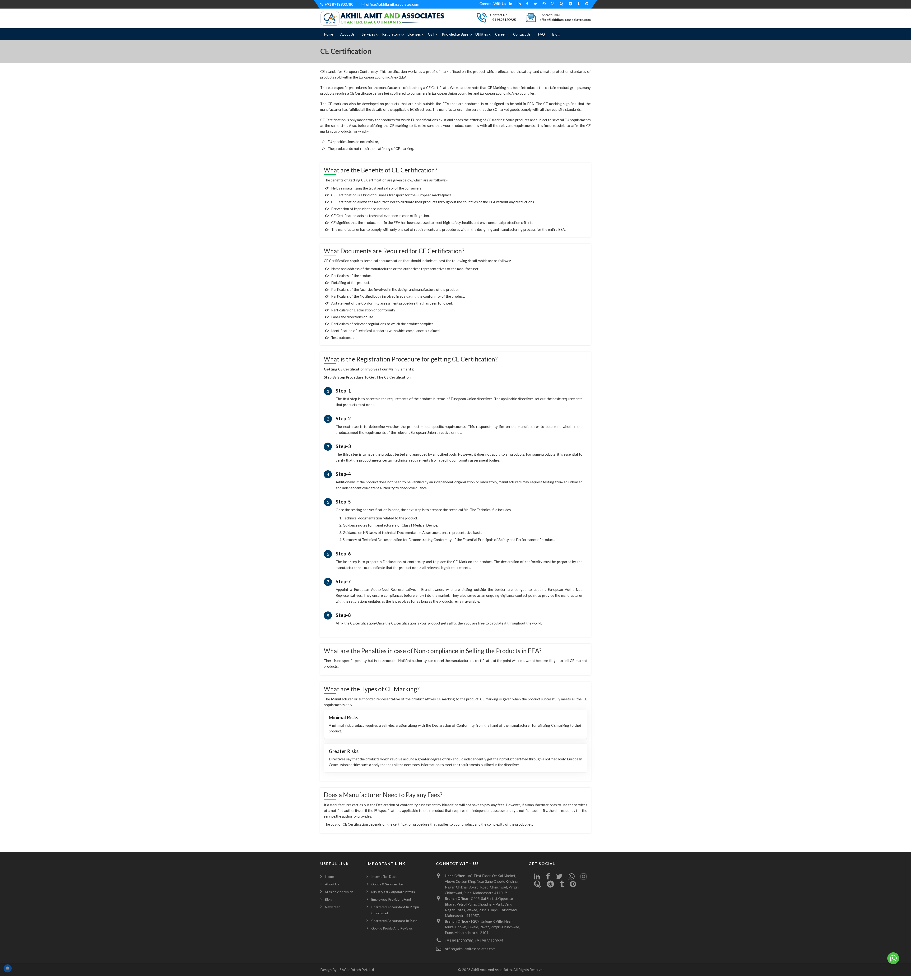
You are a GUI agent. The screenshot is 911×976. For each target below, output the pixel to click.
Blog (556, 34)
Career (500, 34)
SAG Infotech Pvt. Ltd (357, 969)
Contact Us (522, 34)
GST (431, 34)
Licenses (414, 34)
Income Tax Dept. (384, 876)
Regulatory (391, 34)
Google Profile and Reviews (392, 928)
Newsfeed (332, 907)
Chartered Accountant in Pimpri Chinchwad (395, 910)
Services (368, 34)
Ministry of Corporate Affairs (393, 892)
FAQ (541, 34)
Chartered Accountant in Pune (394, 921)
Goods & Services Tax (387, 884)
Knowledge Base (455, 34)
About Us (347, 34)
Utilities (481, 34)
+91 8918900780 (339, 4)
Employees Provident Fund (391, 899)
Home (328, 34)
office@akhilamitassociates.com (392, 4)
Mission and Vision (339, 892)
